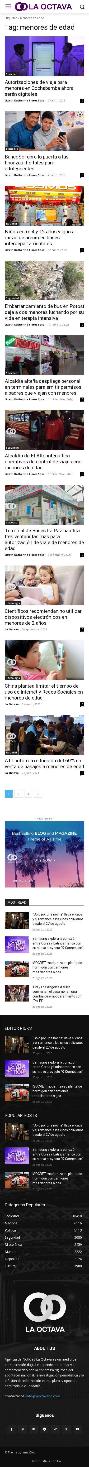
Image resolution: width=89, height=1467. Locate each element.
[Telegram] (44, 1429)
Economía (12, 148)
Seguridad (12, 298)
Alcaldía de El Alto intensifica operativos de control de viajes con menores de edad (43, 461)
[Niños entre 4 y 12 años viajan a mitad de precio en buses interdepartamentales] (44, 206)
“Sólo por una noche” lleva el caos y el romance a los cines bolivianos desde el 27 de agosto (58, 918)
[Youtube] (77, 1429)
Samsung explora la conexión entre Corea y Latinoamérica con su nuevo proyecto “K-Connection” (58, 943)
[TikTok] (55, 1429)
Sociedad (11, 74)
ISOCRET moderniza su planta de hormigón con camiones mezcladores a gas (57, 967)
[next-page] (38, 794)
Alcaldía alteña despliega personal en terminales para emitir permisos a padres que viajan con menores (43, 387)
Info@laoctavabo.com (43, 1396)
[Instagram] (22, 1429)
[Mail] (33, 1429)
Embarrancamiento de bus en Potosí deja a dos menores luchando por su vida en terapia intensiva (44, 312)
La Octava (12, 629)
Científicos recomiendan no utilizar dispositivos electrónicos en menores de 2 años (43, 617)
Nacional (11, 223)
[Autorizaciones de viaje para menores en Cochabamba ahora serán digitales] (44, 56)
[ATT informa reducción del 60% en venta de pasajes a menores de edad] (44, 735)
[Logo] (44, 6)
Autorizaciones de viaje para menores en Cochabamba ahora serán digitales (39, 88)
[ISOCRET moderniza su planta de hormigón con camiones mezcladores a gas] (17, 969)
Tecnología (13, 603)
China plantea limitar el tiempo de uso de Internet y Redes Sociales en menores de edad (44, 692)
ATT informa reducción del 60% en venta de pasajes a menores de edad (44, 763)
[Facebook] (11, 1429)
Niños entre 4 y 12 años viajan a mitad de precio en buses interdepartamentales (40, 237)
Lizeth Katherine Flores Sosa (25, 100)
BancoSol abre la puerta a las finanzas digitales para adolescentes (37, 163)
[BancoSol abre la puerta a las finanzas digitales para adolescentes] (44, 131)
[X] (66, 1429)
